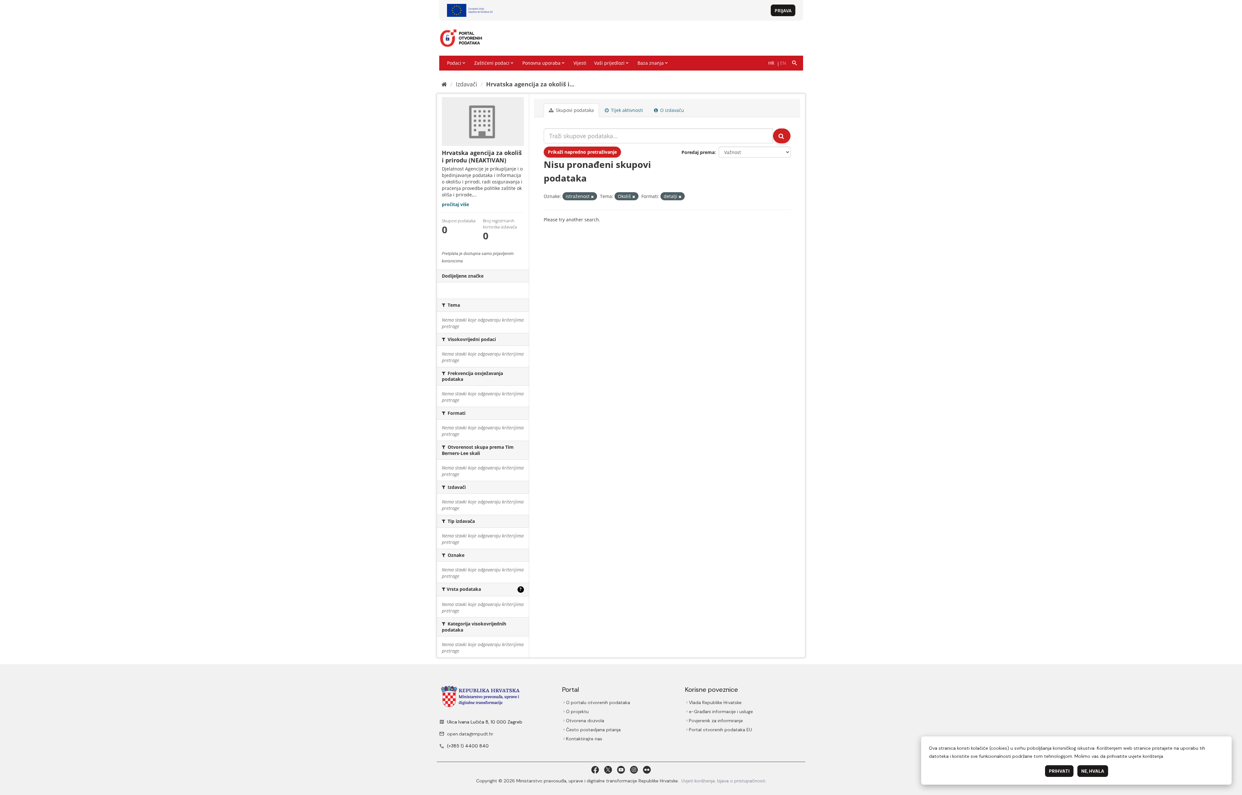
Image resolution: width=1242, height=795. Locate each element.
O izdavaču (671, 110)
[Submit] (781, 135)
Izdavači (466, 84)
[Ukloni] (592, 196)
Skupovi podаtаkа (574, 110)
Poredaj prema (697, 152)
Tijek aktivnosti (626, 110)
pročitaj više (455, 204)
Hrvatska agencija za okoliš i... (530, 84)
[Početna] (444, 84)
